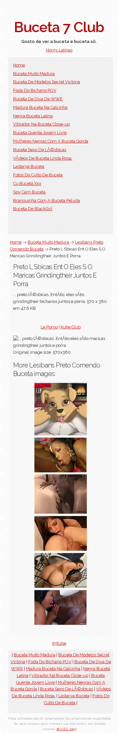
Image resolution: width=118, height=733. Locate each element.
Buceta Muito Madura (34, 73)
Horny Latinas (59, 50)
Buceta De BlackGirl (32, 208)
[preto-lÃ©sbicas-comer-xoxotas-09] (60, 623)
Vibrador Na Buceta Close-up (41, 124)
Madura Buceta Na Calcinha (40, 107)
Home (19, 65)
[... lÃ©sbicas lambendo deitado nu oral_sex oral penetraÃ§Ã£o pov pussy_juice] (60, 433)
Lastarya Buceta (28, 166)
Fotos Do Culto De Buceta (38, 174)
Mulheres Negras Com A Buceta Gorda (50, 141)
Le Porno (49, 327)
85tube (59, 643)
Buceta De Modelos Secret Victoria (46, 81)
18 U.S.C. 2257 (66, 729)
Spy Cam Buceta (29, 191)
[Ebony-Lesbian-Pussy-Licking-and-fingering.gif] (60, 512)
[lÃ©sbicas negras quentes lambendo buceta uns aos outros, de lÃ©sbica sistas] (60, 586)
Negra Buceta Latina (33, 115)
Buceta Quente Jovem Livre (40, 132)
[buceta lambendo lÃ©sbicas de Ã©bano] (60, 549)
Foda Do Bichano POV (34, 90)
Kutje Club (71, 327)
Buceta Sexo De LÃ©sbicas (39, 149)
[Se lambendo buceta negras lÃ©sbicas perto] (60, 470)
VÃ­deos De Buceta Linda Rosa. (42, 158)
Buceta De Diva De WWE (38, 98)
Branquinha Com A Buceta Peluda (46, 200)
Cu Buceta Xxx (27, 183)
